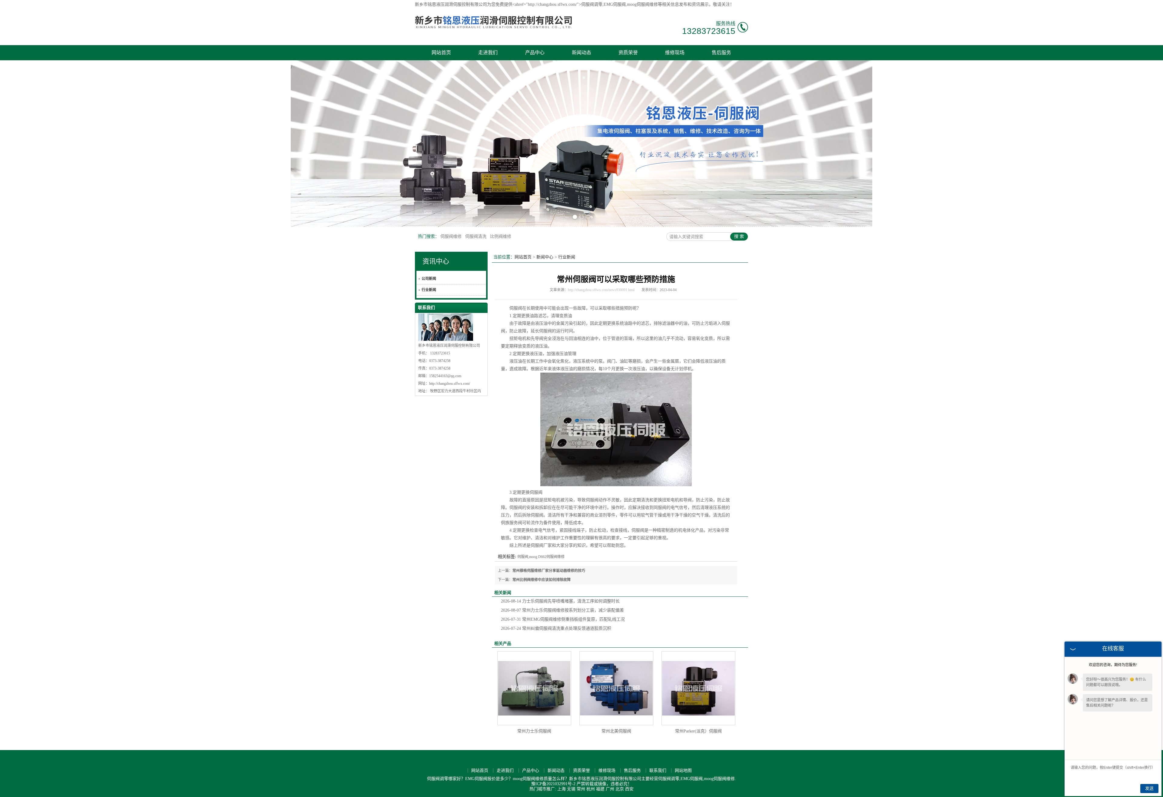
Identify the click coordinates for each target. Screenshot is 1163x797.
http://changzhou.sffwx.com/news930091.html (601, 290)
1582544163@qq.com (445, 376)
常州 (581, 789)
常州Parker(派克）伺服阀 (698, 731)
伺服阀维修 (451, 236)
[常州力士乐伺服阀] (534, 688)
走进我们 (488, 52)
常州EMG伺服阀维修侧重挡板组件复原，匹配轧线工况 (563, 619)
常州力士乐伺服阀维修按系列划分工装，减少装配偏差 (562, 610)
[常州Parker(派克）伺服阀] (698, 688)
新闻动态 (581, 52)
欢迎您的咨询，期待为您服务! (1113, 665)
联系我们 (657, 770)
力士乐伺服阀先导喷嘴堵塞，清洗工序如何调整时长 (560, 601)
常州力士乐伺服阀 (534, 731)
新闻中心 (544, 257)
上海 (561, 789)
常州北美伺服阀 (616, 731)
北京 (619, 789)
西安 (629, 789)
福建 (600, 789)
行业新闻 (429, 290)
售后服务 (721, 52)
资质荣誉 (628, 52)
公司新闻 (429, 279)
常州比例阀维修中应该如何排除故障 (541, 580)
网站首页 (441, 52)
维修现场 (674, 52)
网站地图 (683, 770)
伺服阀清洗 (476, 236)
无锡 (571, 789)
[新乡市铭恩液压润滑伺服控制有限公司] (493, 32)
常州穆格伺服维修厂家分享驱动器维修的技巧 (548, 571)
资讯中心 (435, 261)
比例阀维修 (500, 236)
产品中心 (535, 52)
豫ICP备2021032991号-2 (553, 784)
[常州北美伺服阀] (616, 688)
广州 (610, 789)
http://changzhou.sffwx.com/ (449, 383)
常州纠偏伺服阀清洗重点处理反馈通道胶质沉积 (556, 628)
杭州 (590, 789)
